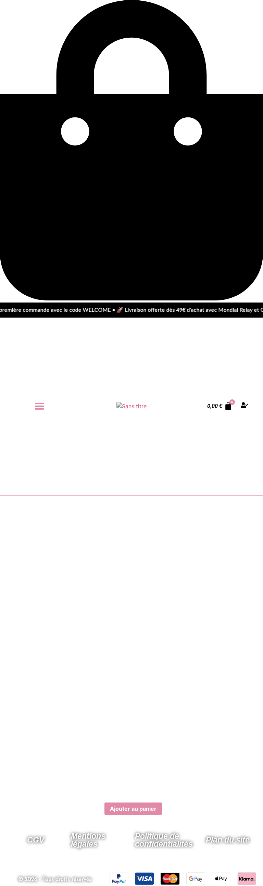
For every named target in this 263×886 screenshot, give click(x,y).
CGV (35, 839)
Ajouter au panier (133, 808)
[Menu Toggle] (39, 406)
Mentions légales (88, 840)
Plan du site (228, 839)
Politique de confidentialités (164, 840)
